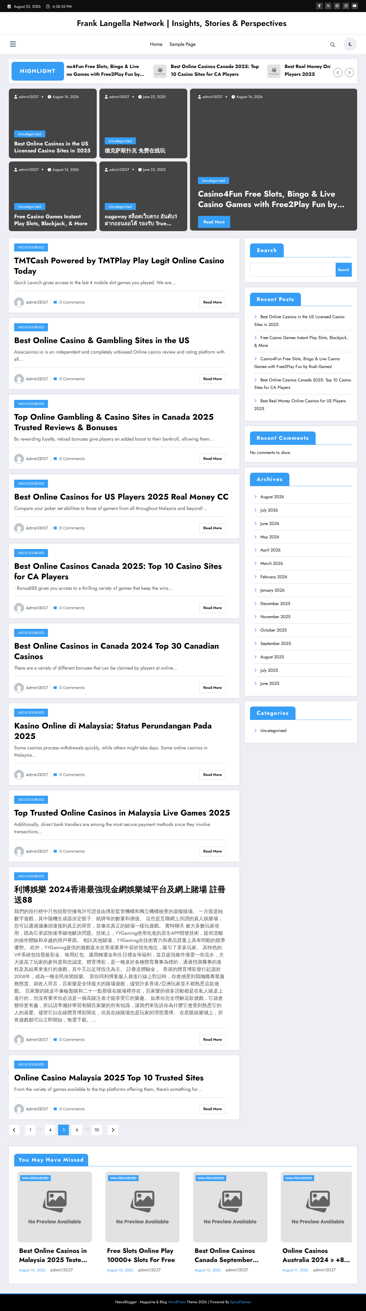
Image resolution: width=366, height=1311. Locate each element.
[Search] (332, 45)
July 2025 (269, 670)
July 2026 (269, 510)
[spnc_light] (350, 44)
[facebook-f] (319, 6)
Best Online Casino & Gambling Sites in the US (101, 340)
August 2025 (272, 657)
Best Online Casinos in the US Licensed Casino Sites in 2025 (52, 147)
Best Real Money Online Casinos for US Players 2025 (306, 70)
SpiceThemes (240, 1302)
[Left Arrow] (338, 72)
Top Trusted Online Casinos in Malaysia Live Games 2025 (122, 812)
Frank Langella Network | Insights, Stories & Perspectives (181, 23)
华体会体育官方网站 (317, 1250)
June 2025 (269, 683)
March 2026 (271, 563)
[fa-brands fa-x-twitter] (328, 6)
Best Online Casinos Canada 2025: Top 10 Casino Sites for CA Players (193, 70)
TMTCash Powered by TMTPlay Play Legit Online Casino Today (119, 265)
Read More (300, 222)
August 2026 (272, 497)
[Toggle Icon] (13, 45)
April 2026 (270, 550)
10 (97, 1130)
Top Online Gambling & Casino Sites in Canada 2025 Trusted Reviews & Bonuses (114, 422)
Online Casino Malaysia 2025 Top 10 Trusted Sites (109, 1077)
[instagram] (346, 6)
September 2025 (275, 643)
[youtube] (355, 6)
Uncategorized (29, 134)
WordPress (177, 1302)
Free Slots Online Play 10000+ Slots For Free (59, 1255)
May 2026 (269, 537)
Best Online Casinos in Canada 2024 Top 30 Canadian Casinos (116, 651)
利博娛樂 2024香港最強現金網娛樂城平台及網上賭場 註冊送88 (120, 894)
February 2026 (273, 577)
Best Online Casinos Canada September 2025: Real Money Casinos (143, 1255)
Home (156, 44)
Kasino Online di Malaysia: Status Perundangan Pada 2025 (113, 730)
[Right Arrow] (349, 72)
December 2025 (275, 603)
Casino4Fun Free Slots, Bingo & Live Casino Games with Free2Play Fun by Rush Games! (76, 70)
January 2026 (272, 590)
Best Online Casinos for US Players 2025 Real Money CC (121, 496)
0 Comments (72, 302)
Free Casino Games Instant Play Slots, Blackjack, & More (50, 220)
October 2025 (273, 630)
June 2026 (269, 523)
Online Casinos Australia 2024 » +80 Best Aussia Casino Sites (234, 1255)
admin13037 (28, 96)
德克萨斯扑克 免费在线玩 (135, 150)
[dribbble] (337, 6)
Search (267, 250)
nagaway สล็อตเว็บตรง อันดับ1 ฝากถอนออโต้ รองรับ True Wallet (141, 220)
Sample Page (182, 44)
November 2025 (275, 617)
